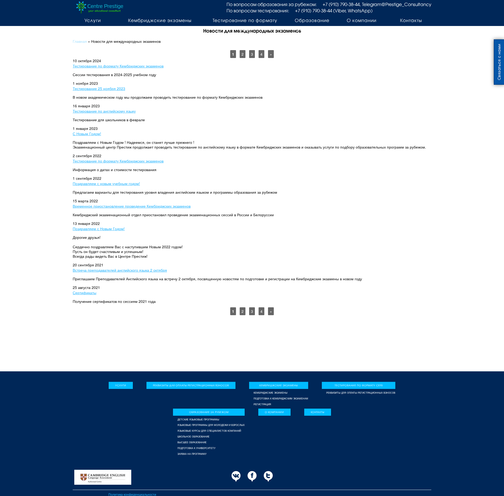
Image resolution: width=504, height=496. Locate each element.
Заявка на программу (192, 454)
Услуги (93, 20)
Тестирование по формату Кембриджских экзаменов (118, 65)
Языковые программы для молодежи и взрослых (211, 425)
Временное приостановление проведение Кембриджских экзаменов (132, 206)
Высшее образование (192, 442)
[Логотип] (100, 6)
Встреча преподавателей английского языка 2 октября (120, 270)
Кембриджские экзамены (159, 20)
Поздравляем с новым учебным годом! (106, 183)
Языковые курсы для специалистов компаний (209, 430)
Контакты (411, 20)
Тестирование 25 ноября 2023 (99, 88)
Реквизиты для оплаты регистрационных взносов (191, 385)
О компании (361, 20)
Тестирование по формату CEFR (245, 25)
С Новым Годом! (87, 133)
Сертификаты (84, 292)
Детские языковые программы (198, 419)
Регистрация (262, 404)
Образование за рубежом (312, 25)
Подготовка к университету (196, 448)
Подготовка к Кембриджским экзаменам (281, 398)
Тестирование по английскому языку (104, 111)
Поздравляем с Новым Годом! (99, 228)
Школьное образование (193, 436)
